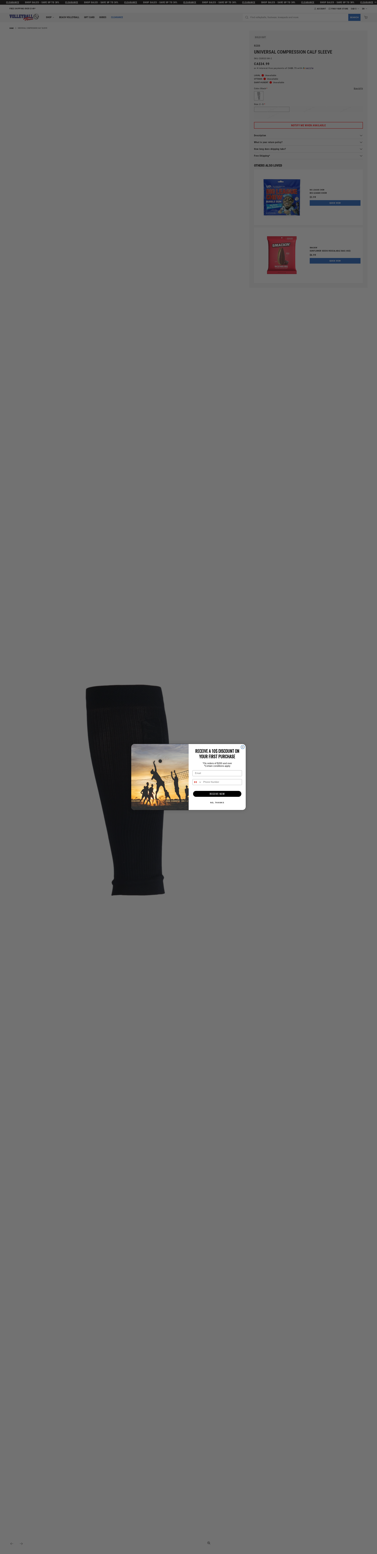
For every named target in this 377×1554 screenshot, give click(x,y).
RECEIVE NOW (217, 794)
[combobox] (197, 782)
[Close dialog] (242, 747)
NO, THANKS (217, 803)
